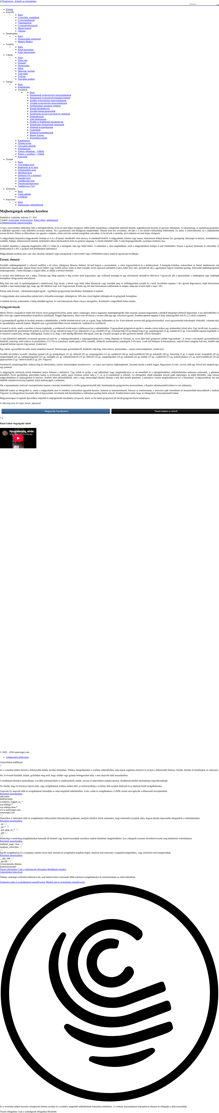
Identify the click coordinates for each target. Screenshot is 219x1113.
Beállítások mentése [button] (57, 869)
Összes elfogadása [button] (8, 869)
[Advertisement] (12, 526)
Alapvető (4, 791)
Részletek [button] (52, 1111)
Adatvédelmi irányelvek (11, 872)
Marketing (5, 838)
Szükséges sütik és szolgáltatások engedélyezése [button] (22, 882)
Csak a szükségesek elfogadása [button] (32, 869)
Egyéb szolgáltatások (10, 852)
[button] (109, 993)
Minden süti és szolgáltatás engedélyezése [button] (65, 882)
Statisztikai (5, 818)
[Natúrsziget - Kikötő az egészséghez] (18, 1)
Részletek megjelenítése (11, 794)
